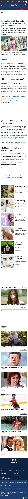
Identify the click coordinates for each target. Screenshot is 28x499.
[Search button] (25, 5)
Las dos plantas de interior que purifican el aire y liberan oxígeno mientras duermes (21, 201)
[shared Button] (6, 59)
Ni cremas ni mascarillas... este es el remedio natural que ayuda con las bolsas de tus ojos (20, 257)
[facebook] (16, 463)
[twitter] (10, 463)
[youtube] (14, 463)
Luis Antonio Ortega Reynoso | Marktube (12, 56)
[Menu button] (3, 5)
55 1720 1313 (16, 476)
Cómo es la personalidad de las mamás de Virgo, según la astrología (20, 215)
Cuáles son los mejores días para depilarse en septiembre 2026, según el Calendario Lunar (20, 229)
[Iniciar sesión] (26, 1)
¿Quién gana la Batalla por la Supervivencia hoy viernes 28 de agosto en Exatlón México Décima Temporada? (20, 243)
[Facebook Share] (2, 59)
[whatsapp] (18, 463)
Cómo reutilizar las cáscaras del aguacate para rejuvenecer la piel (20, 187)
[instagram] (12, 463)
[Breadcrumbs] (2, 12)
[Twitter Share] (4, 59)
